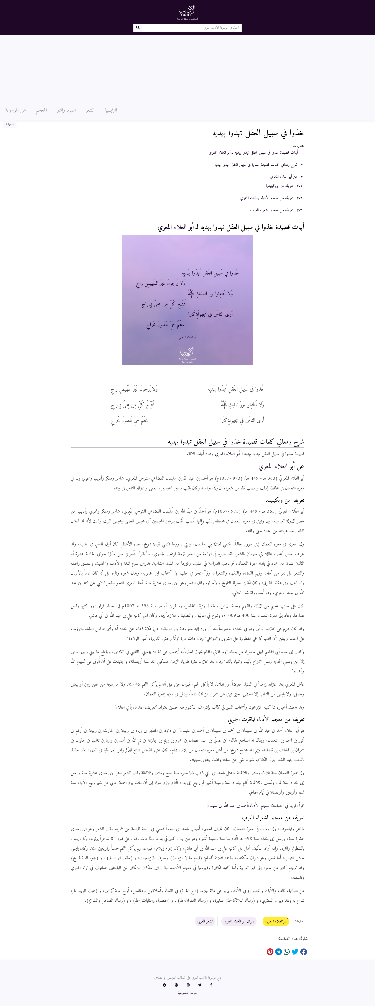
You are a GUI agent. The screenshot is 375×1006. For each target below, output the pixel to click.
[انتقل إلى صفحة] (137, 28)
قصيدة (10, 124)
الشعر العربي (205, 921)
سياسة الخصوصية (187, 993)
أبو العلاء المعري (176, 227)
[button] (211, 985)
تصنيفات (299, 922)
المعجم (41, 110)
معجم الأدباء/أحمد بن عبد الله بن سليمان (238, 806)
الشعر (90, 110)
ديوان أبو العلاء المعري (239, 921)
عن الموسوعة (15, 110)
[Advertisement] (187, 68)
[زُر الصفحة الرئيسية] (187, 13)
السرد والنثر (66, 110)
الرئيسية (110, 110)
